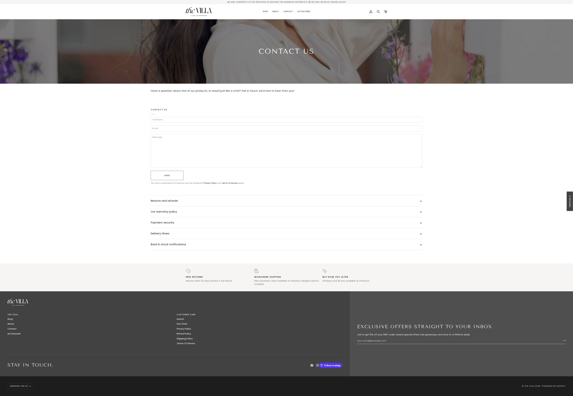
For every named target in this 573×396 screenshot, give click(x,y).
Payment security (162, 222)
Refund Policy (184, 333)
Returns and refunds (164, 201)
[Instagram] (317, 365)
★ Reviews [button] (570, 201)
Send (167, 175)
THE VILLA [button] (12, 314)
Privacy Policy (210, 183)
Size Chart (182, 323)
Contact (12, 328)
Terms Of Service (186, 343)
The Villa (530, 386)
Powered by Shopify (554, 386)
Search (180, 319)
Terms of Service (230, 183)
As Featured (13, 333)
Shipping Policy (185, 338)
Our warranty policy (164, 211)
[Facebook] (312, 365)
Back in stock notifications (168, 244)
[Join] (563, 340)
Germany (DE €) (19, 386)
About (10, 323)
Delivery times (160, 233)
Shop (10, 319)
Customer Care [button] (186, 314)
